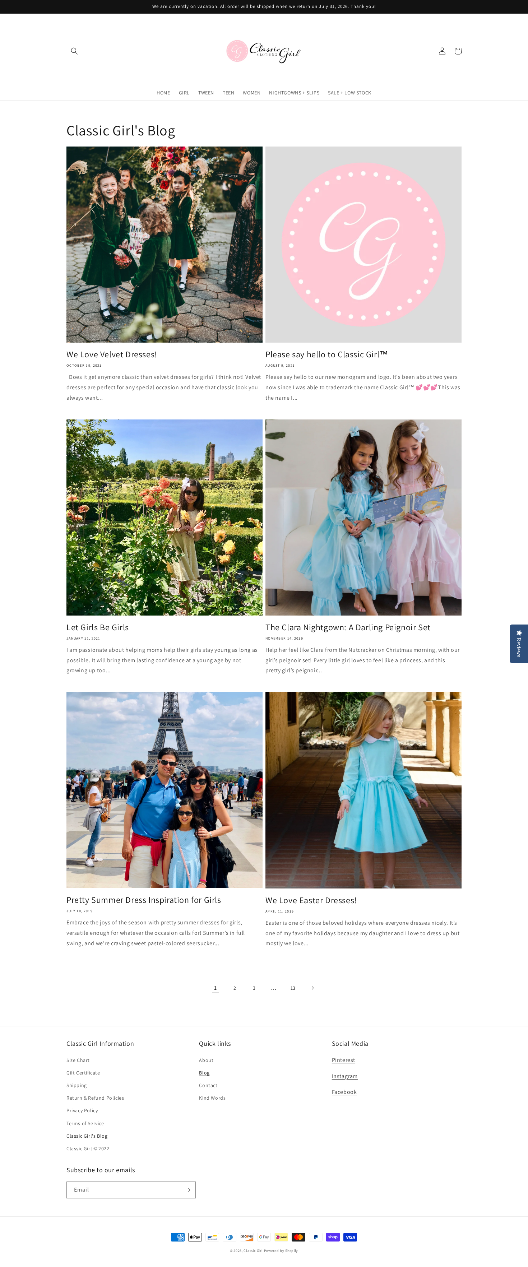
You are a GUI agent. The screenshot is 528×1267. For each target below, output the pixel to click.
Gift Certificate (83, 1072)
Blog (204, 1072)
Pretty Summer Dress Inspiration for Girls (143, 899)
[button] (74, 51)
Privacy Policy (82, 1110)
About (206, 1060)
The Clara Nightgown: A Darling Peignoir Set (348, 627)
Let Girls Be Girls (97, 627)
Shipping (76, 1085)
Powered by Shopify (281, 1250)
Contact (208, 1085)
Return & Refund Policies (95, 1098)
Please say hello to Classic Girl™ (326, 354)
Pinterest (343, 1060)
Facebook (344, 1092)
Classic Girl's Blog (86, 1136)
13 (293, 988)
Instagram (345, 1076)
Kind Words (212, 1098)
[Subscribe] (187, 1190)
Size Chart (78, 1060)
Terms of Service (85, 1123)
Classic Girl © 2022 (87, 1148)
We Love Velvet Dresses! (111, 354)
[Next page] (312, 988)
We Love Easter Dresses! (311, 900)
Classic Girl (253, 1250)
